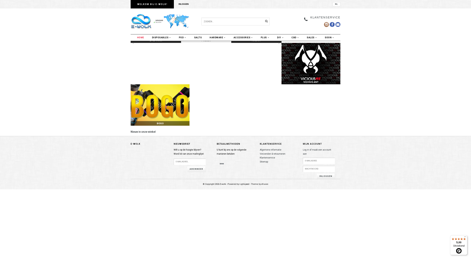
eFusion (264, 184)
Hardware (216, 37)
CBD (293, 37)
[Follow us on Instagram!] (326, 24)
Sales (310, 37)
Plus (264, 37)
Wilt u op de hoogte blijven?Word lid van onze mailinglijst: (189, 152)
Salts (198, 37)
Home (140, 37)
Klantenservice (267, 157)
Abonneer (196, 169)
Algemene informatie (270, 150)
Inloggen (183, 4)
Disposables (160, 37)
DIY (279, 37)
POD (181, 37)
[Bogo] (160, 105)
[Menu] (465, 237)
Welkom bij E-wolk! (152, 4)
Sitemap (264, 161)
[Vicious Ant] (310, 63)
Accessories (241, 37)
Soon (328, 37)
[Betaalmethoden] (221, 163)
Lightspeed (244, 184)
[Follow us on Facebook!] (337, 24)
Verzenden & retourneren (272, 154)
